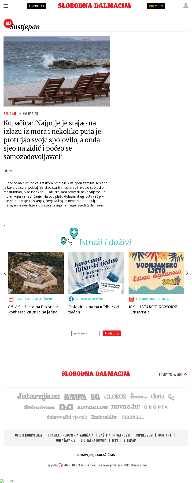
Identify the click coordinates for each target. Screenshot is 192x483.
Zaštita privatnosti (114, 435)
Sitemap (130, 440)
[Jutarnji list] (38, 396)
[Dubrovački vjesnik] (67, 417)
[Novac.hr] (125, 406)
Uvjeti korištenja (28, 435)
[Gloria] (157, 396)
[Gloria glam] (171, 396)
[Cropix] (155, 406)
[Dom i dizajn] (66, 406)
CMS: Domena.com (135, 464)
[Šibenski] (133, 417)
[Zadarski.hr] (104, 417)
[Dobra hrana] (40, 406)
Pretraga (111, 333)
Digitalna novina (94, 440)
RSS (115, 440)
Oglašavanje (65, 440)
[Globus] (115, 396)
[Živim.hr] (138, 396)
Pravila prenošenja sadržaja (70, 435)
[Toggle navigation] (5, 5)
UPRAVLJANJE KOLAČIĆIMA (96, 455)
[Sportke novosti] (95, 396)
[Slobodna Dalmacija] (94, 5)
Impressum (144, 435)
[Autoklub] (92, 406)
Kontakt (164, 435)
